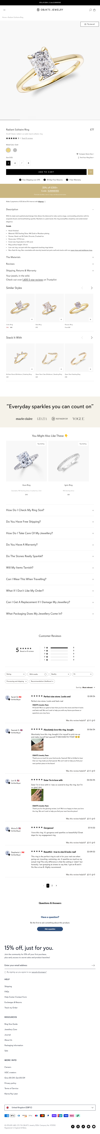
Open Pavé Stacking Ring (72, 374)
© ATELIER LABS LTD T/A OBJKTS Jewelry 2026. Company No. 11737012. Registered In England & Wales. (30, 1126)
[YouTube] (93, 1126)
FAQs (7, 991)
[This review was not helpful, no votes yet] (92, 720)
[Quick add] (32, 319)
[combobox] (15, 674)
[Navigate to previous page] (43, 886)
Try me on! (91, 24)
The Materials (13, 257)
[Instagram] (78, 1126)
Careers (8, 1067)
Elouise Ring (69, 324)
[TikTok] (83, 1126)
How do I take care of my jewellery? (29, 533)
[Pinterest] (88, 1126)
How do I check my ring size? (25, 510)
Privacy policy (10, 1083)
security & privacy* (39, 972)
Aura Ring (26, 485)
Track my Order (11, 1007)
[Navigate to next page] (56, 886)
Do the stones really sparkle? (24, 556)
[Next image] (91, 288)
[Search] (90, 10)
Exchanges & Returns (13, 1002)
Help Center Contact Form (16, 997)
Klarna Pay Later (11, 1094)
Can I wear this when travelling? (26, 579)
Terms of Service (11, 1088)
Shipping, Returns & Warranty (21, 270)
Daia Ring (38, 324)
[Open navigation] (4, 10)
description (12, 209)
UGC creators (10, 1072)
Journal (8, 1035)
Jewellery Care (11, 1029)
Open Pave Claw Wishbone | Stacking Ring (49, 374)
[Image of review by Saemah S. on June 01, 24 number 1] (37, 744)
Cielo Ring (9, 324)
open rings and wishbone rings (81, 250)
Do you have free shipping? (23, 521)
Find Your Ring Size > (87, 158)
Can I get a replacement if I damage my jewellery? (38, 602)
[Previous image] (82, 288)
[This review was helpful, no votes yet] (88, 720)
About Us (8, 1040)
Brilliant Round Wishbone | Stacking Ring (19, 374)
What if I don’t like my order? (25, 590)
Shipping (8, 986)
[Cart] (94, 10)
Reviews (10, 263)
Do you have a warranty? (22, 544)
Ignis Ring (69, 485)
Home (4, 17)
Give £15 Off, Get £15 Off (15, 1078)
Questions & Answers (50, 903)
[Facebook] (73, 1126)
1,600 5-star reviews (32, 279)
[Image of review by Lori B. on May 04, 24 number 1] (37, 795)
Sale (6, 1051)
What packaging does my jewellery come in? (34, 613)
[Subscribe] (93, 965)
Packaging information (14, 1045)
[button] (90, 172)
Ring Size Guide (11, 1024)
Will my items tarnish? (19, 567)
